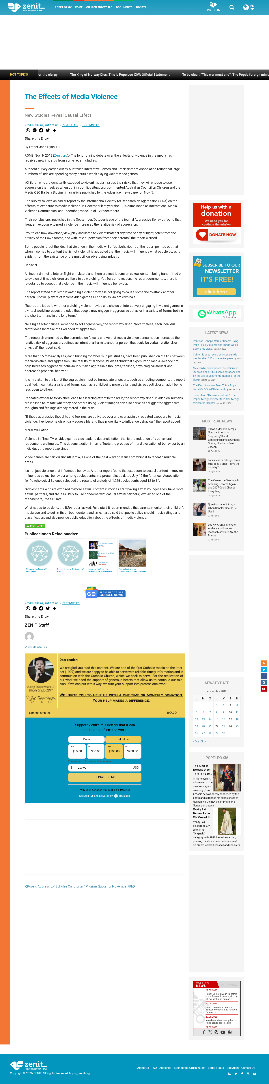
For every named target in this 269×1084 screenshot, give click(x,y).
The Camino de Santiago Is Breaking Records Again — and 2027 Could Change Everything (223, 486)
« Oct (196, 741)
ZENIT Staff (70, 125)
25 (237, 726)
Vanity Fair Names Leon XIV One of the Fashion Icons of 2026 (202, 817)
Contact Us (248, 1068)
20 (203, 726)
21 (210, 726)
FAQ (154, 1068)
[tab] (205, 984)
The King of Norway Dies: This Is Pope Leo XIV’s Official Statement (71, 74)
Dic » (203, 741)
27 (203, 733)
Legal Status (216, 1068)
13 (203, 719)
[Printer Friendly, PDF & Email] (35, 526)
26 (196, 733)
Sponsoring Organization (189, 1068)
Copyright (233, 1068)
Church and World (99, 7)
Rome (79, 7)
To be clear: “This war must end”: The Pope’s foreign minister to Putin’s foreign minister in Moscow (216, 399)
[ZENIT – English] (30, 7)
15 (216, 719)
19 (196, 726)
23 (223, 726)
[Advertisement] (134, 42)
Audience (165, 1068)
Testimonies (91, 125)
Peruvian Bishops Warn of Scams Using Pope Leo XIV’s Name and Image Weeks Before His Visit (215, 345)
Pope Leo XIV (63, 7)
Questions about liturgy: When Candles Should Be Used (222, 508)
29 (216, 733)
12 (196, 719)
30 (223, 733)
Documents (124, 7)
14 (210, 719)
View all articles (36, 647)
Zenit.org (60, 155)
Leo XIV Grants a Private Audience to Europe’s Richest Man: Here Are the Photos (223, 530)
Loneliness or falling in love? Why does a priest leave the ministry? (224, 464)
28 (210, 733)
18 (237, 719)
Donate (141, 7)
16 (223, 719)
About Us (143, 1068)
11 (237, 712)
